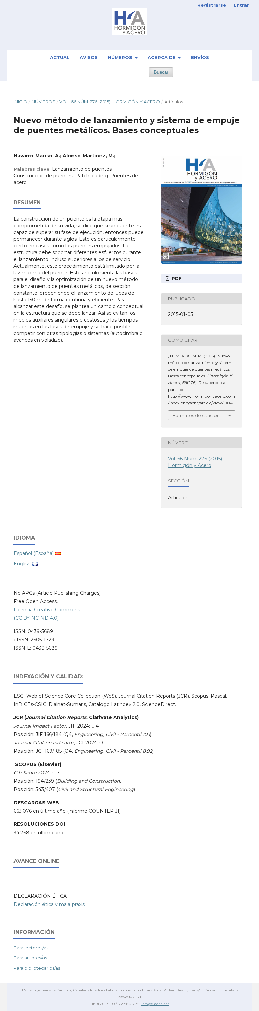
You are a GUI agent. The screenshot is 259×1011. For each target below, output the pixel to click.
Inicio (20, 101)
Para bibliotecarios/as (36, 968)
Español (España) (33, 553)
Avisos (89, 57)
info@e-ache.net (155, 1004)
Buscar (161, 72)
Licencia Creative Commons (46, 610)
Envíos (200, 57)
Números (121, 57)
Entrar (241, 5)
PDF (176, 278)
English (22, 564)
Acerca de (162, 57)
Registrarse (211, 5)
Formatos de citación (196, 415)
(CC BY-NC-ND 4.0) (36, 618)
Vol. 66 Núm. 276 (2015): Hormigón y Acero (109, 101)
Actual (59, 57)
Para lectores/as (30, 947)
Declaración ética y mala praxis (49, 904)
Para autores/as (30, 958)
